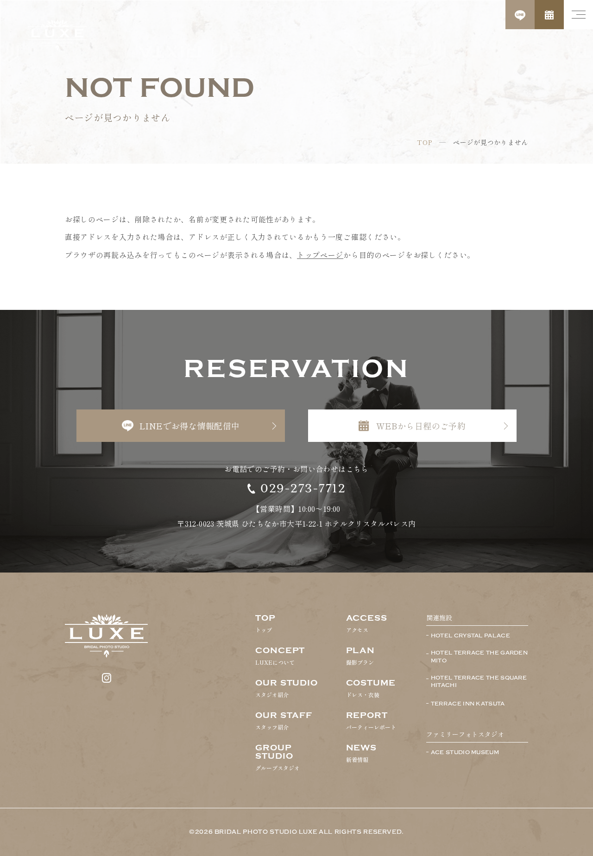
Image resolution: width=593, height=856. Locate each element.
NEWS (361, 753)
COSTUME (371, 688)
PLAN (360, 656)
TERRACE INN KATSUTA (468, 703)
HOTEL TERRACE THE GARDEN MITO (479, 656)
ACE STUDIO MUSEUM (465, 752)
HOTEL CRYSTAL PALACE (470, 635)
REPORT (371, 720)
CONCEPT (280, 656)
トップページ (320, 254)
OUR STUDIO (286, 688)
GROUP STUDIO (277, 757)
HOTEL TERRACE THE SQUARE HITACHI (479, 681)
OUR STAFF (283, 720)
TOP (424, 142)
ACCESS (366, 623)
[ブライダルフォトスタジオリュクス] (57, 34)
